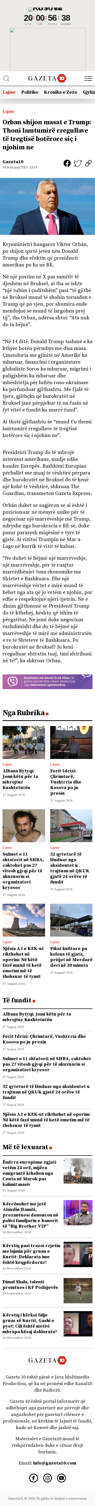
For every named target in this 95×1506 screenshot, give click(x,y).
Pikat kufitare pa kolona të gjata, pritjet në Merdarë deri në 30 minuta (71, 957)
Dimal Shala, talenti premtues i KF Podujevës (30, 1284)
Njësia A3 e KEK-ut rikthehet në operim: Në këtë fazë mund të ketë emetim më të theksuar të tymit (23, 962)
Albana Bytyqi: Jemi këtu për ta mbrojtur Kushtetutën (20, 779)
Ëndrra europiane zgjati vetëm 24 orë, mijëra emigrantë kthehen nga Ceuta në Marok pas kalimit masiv (29, 1173)
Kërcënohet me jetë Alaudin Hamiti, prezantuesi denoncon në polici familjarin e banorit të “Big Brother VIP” (30, 1215)
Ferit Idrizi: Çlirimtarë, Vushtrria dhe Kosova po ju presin (65, 782)
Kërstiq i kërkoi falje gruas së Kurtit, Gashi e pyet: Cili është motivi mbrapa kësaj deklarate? (30, 1323)
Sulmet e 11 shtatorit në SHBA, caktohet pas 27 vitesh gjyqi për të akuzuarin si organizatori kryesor (23, 871)
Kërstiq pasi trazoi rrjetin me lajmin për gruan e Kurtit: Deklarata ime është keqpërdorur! (31, 1254)
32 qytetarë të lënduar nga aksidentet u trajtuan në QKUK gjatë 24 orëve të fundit (69, 868)
